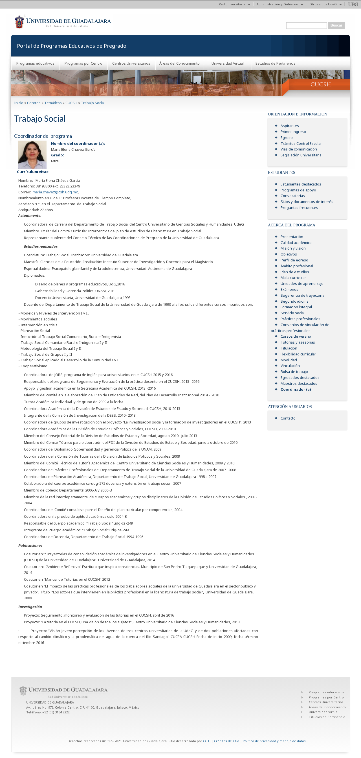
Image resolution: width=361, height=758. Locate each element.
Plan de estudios (295, 271)
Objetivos (289, 254)
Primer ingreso (293, 131)
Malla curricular (293, 277)
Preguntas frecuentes (299, 207)
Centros (34, 102)
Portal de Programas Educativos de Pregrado (71, 45)
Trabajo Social (93, 102)
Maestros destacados (299, 383)
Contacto (288, 418)
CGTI (206, 741)
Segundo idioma (295, 301)
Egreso (287, 137)
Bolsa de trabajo (294, 371)
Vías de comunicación (299, 149)
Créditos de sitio (226, 741)
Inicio (18, 102)
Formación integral (296, 306)
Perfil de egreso (294, 260)
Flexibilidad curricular (298, 354)
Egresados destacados (300, 377)
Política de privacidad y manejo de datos (274, 741)
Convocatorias (293, 195)
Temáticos (53, 102)
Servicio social (293, 312)
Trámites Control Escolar (301, 143)
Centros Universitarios (131, 63)
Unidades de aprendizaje (302, 283)
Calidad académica (296, 242)
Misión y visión (293, 248)
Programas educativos (35, 63)
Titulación (289, 348)
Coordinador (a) (296, 389)
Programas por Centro (83, 63)
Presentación (292, 236)
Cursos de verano (296, 336)
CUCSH (71, 102)
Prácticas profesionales (300, 318)
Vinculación (290, 365)
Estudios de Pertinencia (276, 63)
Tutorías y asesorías (298, 342)
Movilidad (289, 359)
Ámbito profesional (297, 265)
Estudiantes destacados (301, 184)
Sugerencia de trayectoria (302, 295)
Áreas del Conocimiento (179, 63)
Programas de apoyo (298, 190)
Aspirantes (290, 125)
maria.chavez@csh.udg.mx (55, 192)
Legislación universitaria (301, 155)
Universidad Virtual (228, 63)
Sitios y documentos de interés (307, 201)
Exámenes (289, 289)
